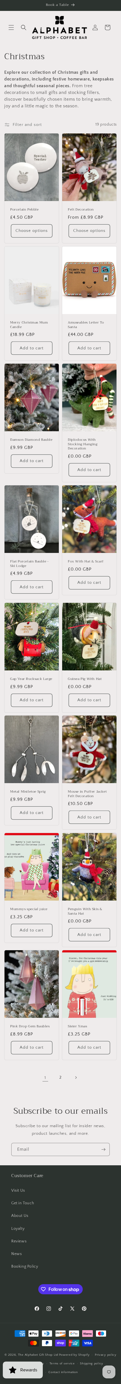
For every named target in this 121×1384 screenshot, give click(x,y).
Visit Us (18, 1190)
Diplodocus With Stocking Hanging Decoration (83, 444)
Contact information (63, 1372)
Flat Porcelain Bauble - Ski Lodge (29, 563)
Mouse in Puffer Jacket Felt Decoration (87, 794)
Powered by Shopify (74, 1355)
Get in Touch (22, 1203)
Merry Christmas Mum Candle (29, 324)
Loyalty (17, 1228)
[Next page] (76, 1077)
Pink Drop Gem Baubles (30, 1027)
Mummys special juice (29, 909)
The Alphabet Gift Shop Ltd (38, 1355)
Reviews (18, 1241)
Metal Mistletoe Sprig (28, 792)
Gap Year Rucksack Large (31, 679)
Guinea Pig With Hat (85, 679)
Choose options (31, 230)
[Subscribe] (103, 1149)
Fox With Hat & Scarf (86, 561)
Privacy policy (105, 1355)
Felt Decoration (81, 209)
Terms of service (62, 1363)
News (16, 1254)
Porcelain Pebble (24, 209)
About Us (19, 1216)
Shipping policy (91, 1363)
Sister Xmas (77, 1027)
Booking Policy (24, 1266)
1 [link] (45, 1077)
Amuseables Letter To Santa (86, 324)
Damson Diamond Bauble (31, 440)
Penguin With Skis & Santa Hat (85, 911)
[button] (11, 27)
